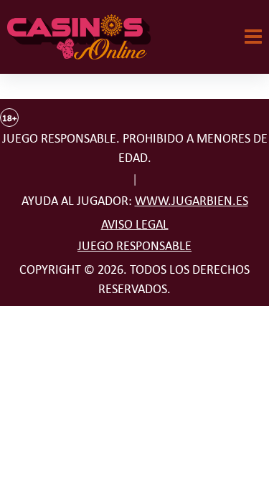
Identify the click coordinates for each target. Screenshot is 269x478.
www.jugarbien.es (191, 201)
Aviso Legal (135, 224)
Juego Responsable (134, 246)
